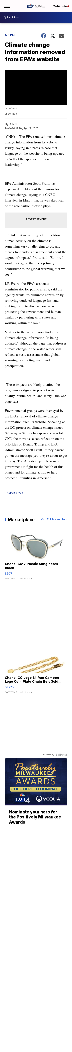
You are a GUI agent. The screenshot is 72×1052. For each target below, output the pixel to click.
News (10, 35)
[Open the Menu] (6, 6)
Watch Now (60, 6)
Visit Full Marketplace (54, 519)
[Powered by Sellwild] (61, 754)
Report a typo (15, 492)
